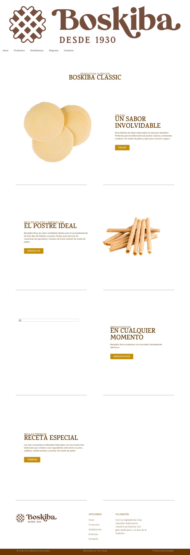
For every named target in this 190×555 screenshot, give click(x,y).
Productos (19, 50)
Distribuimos (37, 50)
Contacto (69, 50)
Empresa (53, 50)
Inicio (5, 50)
